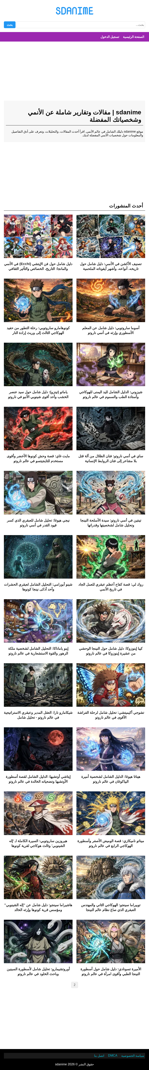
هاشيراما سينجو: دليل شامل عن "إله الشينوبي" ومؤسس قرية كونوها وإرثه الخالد (38, 907)
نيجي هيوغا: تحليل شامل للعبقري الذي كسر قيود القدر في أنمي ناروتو (38, 522)
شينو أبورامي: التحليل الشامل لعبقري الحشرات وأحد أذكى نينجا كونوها (38, 586)
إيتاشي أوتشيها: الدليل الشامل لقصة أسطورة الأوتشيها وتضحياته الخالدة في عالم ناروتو (38, 779)
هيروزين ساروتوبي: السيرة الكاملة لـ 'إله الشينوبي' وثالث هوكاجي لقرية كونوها (38, 843)
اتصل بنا (99, 1055)
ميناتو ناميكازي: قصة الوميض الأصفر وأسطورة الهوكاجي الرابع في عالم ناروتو (110, 843)
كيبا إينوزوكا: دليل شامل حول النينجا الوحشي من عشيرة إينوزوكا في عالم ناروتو (111, 651)
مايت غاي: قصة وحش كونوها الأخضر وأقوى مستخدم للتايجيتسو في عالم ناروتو (38, 458)
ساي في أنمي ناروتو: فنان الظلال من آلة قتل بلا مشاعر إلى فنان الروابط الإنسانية (110, 458)
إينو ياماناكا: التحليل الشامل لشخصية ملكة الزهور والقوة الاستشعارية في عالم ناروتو (38, 651)
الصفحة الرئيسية (133, 36)
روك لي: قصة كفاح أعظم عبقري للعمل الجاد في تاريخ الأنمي (110, 586)
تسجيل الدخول (109, 36)
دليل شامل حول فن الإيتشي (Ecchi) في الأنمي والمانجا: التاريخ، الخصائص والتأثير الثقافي (38, 266)
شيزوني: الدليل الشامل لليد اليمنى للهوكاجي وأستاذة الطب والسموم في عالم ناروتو (110, 394)
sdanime (74, 10)
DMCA (112, 1055)
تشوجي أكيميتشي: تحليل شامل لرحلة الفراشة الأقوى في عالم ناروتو (110, 715)
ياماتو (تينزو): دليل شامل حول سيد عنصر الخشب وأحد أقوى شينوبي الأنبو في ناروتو (38, 394)
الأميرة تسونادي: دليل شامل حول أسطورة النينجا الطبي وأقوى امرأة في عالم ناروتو (111, 971)
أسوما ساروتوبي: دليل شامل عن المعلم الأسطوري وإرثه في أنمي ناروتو (110, 330)
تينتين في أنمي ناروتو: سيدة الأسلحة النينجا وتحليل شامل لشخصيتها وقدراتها (110, 522)
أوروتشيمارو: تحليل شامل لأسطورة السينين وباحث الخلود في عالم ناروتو (38, 971)
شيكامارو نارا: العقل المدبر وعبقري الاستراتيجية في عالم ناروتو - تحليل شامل (38, 715)
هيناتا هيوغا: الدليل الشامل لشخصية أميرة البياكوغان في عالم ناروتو (110, 779)
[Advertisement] (74, 72)
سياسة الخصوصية (132, 1055)
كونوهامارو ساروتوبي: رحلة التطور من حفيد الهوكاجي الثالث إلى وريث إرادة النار (38, 330)
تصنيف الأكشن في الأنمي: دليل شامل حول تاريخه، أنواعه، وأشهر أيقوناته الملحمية (111, 266)
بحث (10, 24)
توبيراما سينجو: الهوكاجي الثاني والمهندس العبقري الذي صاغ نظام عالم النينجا (110, 907)
